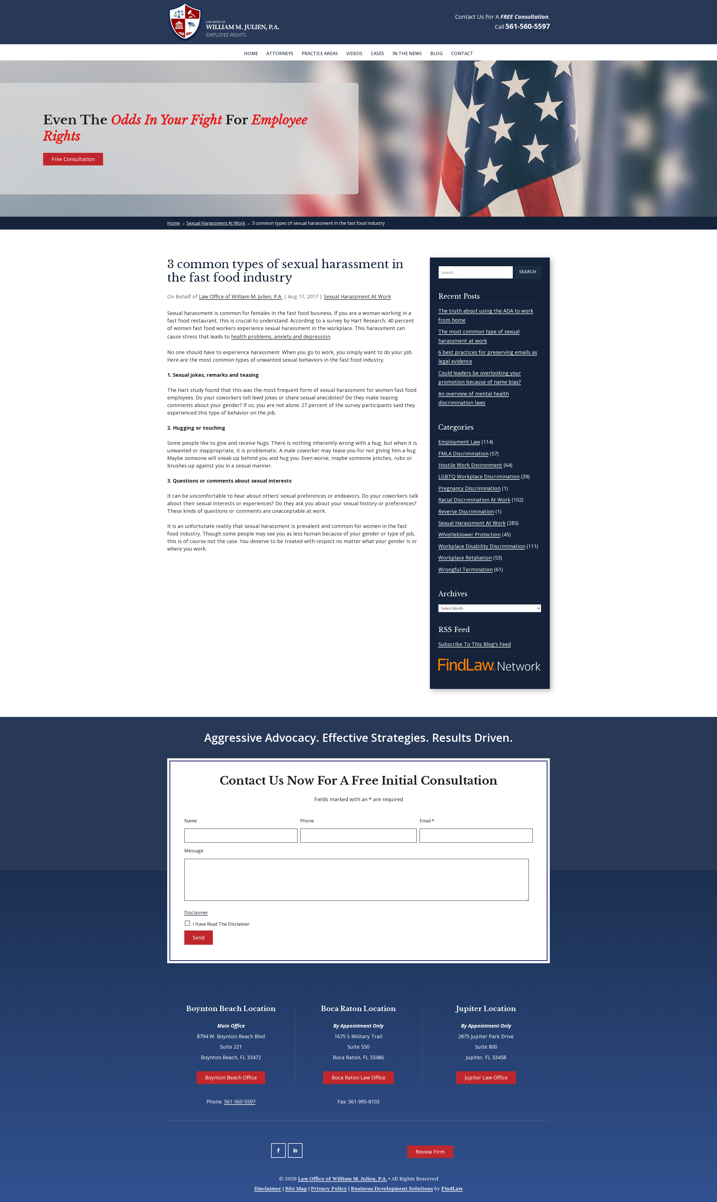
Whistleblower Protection (469, 534)
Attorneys (279, 53)
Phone (307, 821)
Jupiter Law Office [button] (486, 1077)
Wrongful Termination (465, 569)
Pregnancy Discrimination (469, 488)
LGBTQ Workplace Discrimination (479, 476)
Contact (462, 53)
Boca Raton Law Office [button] (358, 1077)
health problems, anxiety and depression (280, 336)
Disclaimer (196, 912)
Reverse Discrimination (466, 511)
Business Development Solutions (392, 1188)
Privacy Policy (329, 1188)
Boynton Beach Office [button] (231, 1077)
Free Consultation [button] (73, 159)
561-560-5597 (528, 26)
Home (251, 53)
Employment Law (459, 441)
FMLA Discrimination (463, 453)
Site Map (296, 1188)
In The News (407, 53)
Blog (436, 53)
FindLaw (452, 1188)
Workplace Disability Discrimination (481, 546)
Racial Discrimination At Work (474, 499)
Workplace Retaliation (465, 557)
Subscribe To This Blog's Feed (474, 644)
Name (190, 821)
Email (427, 821)
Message (193, 851)
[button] (711, 1161)
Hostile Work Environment (470, 465)
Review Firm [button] (430, 1151)
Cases (377, 53)
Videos (354, 53)
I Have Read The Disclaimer (221, 924)
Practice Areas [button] (320, 53)
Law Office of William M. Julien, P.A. (240, 296)
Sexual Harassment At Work (357, 296)
